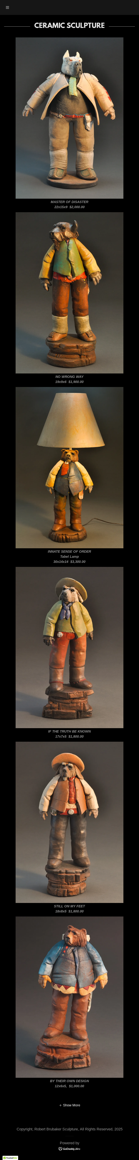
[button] (7, 7)
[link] (69, 1148)
